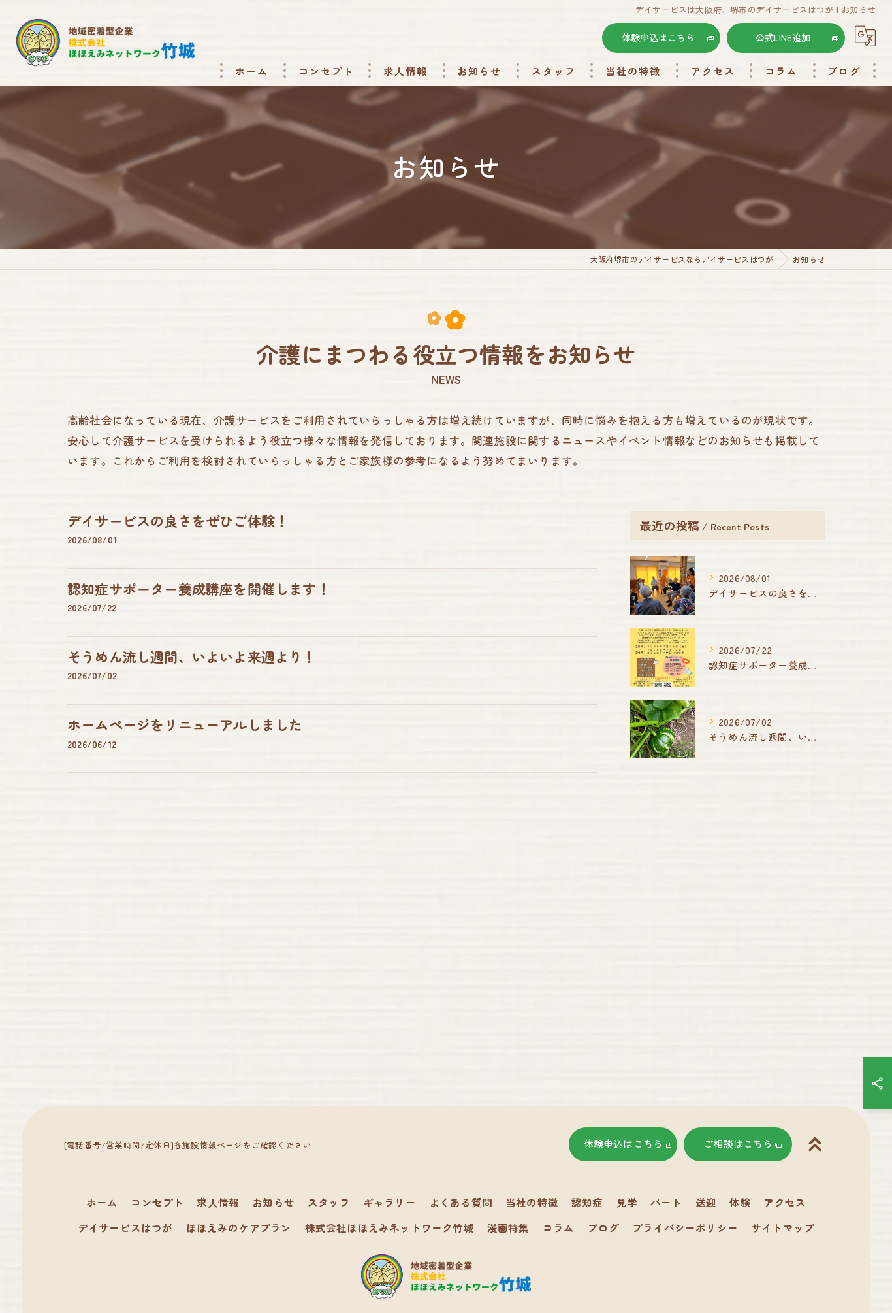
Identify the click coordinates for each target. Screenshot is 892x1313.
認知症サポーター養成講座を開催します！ (198, 588)
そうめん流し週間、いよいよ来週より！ (192, 656)
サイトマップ (782, 1227)
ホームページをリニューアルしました (184, 724)
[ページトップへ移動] (815, 1144)
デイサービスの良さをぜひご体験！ (178, 520)
